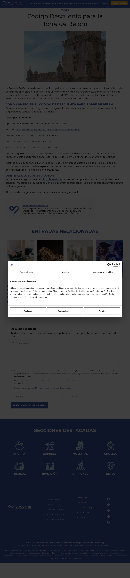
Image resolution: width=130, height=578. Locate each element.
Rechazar (28, 311)
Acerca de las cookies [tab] (103, 272)
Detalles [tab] (65, 272)
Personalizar (63, 311)
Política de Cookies (77, 291)
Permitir (102, 311)
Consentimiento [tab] (27, 272)
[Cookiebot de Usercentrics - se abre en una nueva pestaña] (109, 265)
